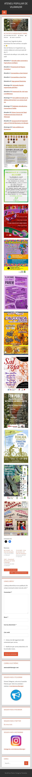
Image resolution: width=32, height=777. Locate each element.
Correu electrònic (10, 625)
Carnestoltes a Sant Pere (18, 77)
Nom (6, 617)
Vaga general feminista (19, 81)
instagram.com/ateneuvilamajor (14, 749)
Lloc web (7, 632)
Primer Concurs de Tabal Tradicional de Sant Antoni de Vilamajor (15, 115)
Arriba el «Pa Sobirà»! (11, 570)
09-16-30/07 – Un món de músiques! (9, 551)
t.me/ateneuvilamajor (16, 686)
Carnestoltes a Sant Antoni (19, 73)
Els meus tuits (8, 724)
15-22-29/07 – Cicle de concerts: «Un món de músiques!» (21, 552)
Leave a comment (16, 37)
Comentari (8, 592)
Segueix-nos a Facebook (13, 709)
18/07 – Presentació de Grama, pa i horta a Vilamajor (9, 561)
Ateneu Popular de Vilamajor (16, 5)
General (6, 37)
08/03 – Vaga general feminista (18, 573)
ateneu (21, 35)
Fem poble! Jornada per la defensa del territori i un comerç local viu (16, 100)
